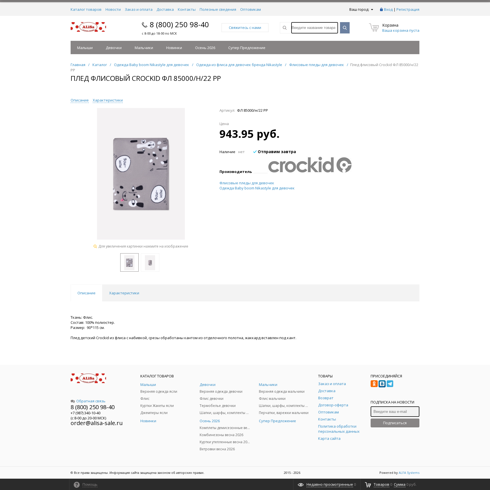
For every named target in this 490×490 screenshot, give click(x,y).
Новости (113, 9)
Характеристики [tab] (124, 292)
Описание (80, 100)
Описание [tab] (86, 292)
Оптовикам (250, 9)
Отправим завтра (276, 151)
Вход (388, 9)
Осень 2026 (205, 47)
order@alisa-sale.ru (97, 423)
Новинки (174, 47)
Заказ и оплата (139, 9)
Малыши (85, 47)
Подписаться (395, 422)
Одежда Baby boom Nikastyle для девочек (257, 188)
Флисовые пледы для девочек (246, 182)
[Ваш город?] (371, 9)
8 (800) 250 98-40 (179, 24)
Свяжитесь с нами (245, 27)
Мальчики (144, 47)
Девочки (114, 47)
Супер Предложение (246, 47)
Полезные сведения (218, 9)
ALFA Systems (409, 472)
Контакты (187, 9)
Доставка (165, 9)
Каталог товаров (86, 9)
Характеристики (108, 100)
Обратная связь (90, 401)
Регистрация (407, 9)
